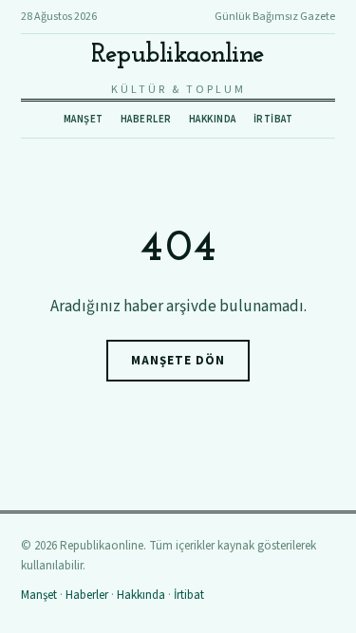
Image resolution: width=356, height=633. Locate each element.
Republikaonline (178, 55)
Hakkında (212, 119)
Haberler (146, 119)
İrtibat (273, 119)
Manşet (83, 119)
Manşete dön (178, 360)
